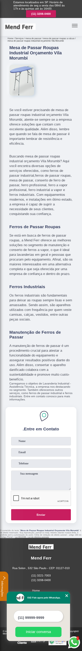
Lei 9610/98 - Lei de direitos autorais (32, 537)
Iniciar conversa (38, 632)
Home (36, 590)
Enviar (41, 514)
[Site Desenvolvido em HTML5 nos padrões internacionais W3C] (38, 641)
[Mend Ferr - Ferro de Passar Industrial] (20, 31)
